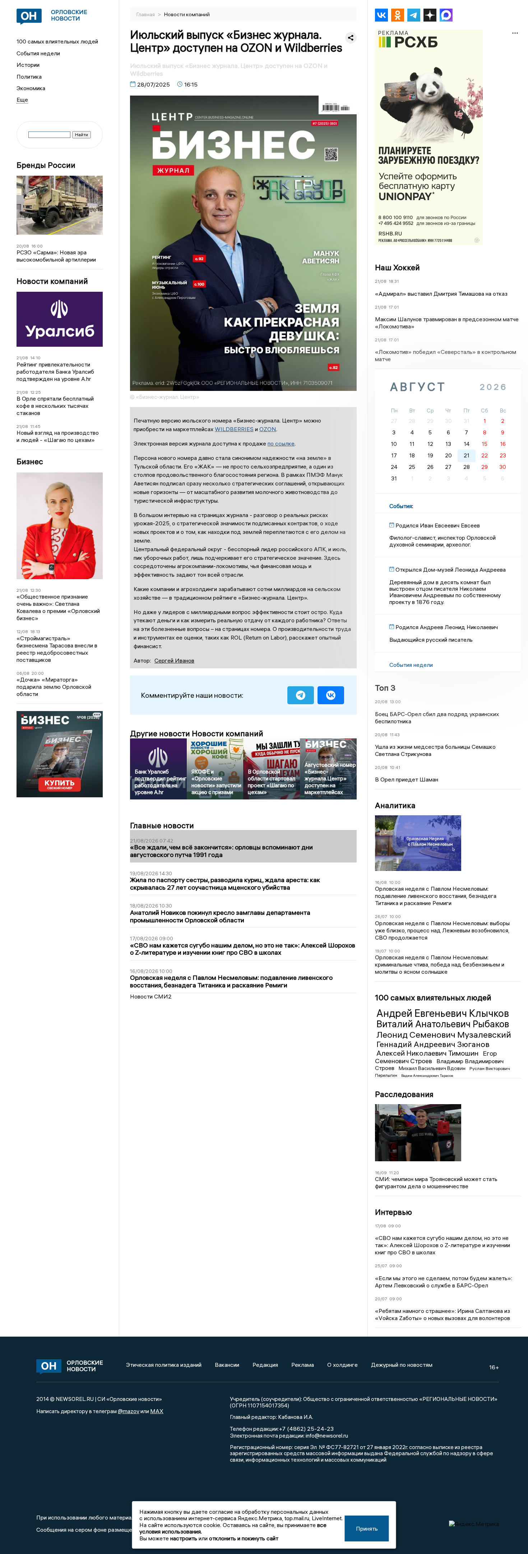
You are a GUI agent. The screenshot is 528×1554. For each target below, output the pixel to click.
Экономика (31, 88)
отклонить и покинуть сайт (243, 1538)
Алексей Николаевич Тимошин (428, 1052)
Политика (29, 76)
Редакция (265, 1364)
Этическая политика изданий (164, 1364)
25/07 (381, 1265)
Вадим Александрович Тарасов (427, 1075)
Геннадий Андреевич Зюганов (433, 1044)
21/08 (22, 357)
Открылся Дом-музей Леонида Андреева (450, 569)
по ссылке (281, 443)
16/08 (381, 882)
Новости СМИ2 (151, 996)
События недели (38, 53)
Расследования (404, 1094)
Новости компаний (52, 281)
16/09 (381, 1172)
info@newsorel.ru (327, 1435)
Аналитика (395, 805)
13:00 (395, 701)
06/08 (23, 673)
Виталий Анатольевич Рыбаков (442, 1024)
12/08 (22, 631)
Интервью (393, 1212)
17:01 (394, 307)
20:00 (38, 673)
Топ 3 (385, 688)
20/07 (381, 1298)
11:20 (394, 1172)
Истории (28, 64)
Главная (146, 14)
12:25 (35, 392)
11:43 (395, 734)
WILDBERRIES (234, 429)
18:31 (394, 281)
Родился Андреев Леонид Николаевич (446, 627)
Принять (367, 1528)
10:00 (394, 882)
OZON (267, 429)
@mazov (128, 1411)
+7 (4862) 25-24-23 (306, 1428)
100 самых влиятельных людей (57, 41)
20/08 (23, 246)
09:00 (394, 1225)
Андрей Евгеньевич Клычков (442, 1013)
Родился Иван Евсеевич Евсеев (437, 525)
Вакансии (227, 1364)
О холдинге (342, 1364)
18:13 (35, 631)
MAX (156, 1411)
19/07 (380, 951)
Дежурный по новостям (401, 1364)
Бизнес (30, 461)
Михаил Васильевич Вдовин (433, 1068)
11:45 (35, 426)
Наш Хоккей (397, 267)
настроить (183, 1538)
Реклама (302, 1364)
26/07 (381, 916)
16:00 (37, 246)
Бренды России (46, 165)
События (400, 505)
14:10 (35, 357)
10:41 (395, 767)
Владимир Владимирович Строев (439, 1064)
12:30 (35, 590)
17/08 (380, 1225)
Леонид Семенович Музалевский (443, 1034)
